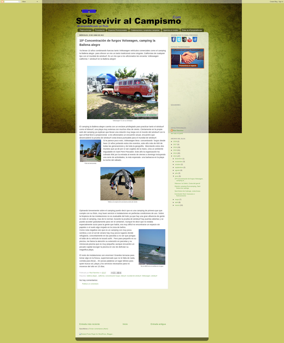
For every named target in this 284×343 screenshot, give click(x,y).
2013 (175, 156)
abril (176, 202)
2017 (175, 144)
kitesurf (123, 276)
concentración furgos (112, 276)
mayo (177, 199)
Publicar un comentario (90, 284)
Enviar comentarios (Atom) (98, 329)
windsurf (154, 276)
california (101, 276)
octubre (178, 164)
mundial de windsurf (134, 276)
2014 (175, 153)
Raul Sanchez (178, 130)
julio (176, 173)
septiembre (179, 167)
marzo (177, 205)
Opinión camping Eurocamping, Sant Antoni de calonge (187, 187)
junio (177, 176)
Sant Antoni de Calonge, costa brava (187, 191)
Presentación (100, 30)
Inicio (125, 324)
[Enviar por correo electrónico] (112, 273)
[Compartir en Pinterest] (120, 273)
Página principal (85, 30)
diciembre (178, 159)
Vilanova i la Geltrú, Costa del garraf (187, 183)
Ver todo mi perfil (177, 133)
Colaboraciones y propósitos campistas (145, 30)
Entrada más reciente (89, 324)
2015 (175, 150)
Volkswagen (146, 276)
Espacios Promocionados (117, 30)
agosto (177, 170)
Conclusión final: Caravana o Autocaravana (185, 195)
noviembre (179, 161)
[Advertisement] (122, 306)
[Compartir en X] (116, 273)
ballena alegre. (92, 276)
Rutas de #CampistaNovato (192, 30)
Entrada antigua (158, 324)
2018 (175, 141)
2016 (175, 147)
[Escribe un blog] (114, 273)
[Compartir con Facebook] (118, 273)
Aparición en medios (170, 30)
